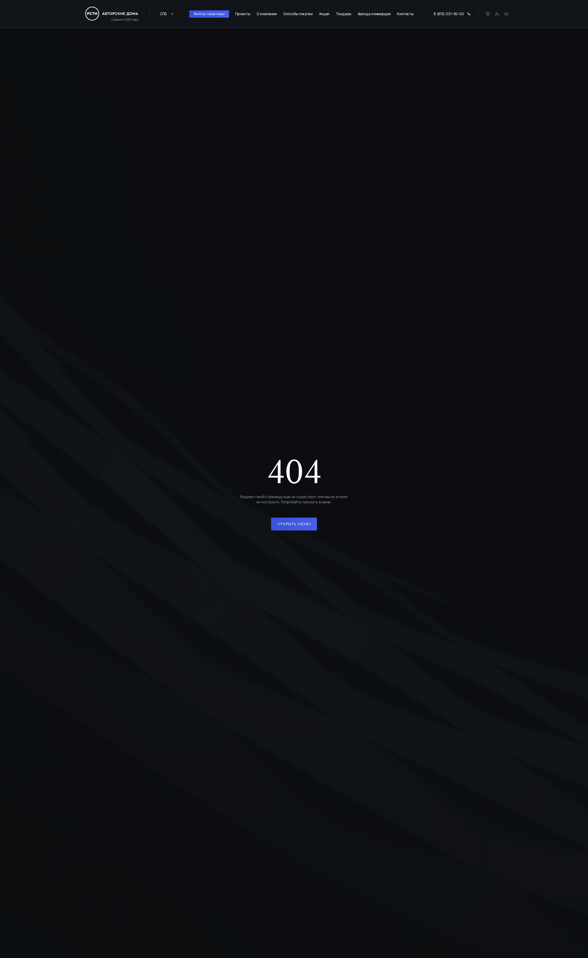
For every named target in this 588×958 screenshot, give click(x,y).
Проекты (242, 14)
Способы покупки (298, 14)
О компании (267, 14)
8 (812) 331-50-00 (449, 14)
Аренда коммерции (374, 14)
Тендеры (343, 14)
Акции (324, 14)
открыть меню (294, 524)
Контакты (405, 14)
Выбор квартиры (209, 13)
